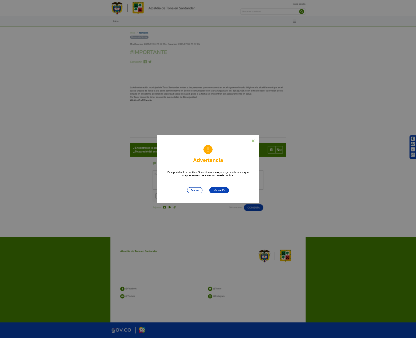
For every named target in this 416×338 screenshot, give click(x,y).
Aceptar (195, 190)
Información (219, 190)
